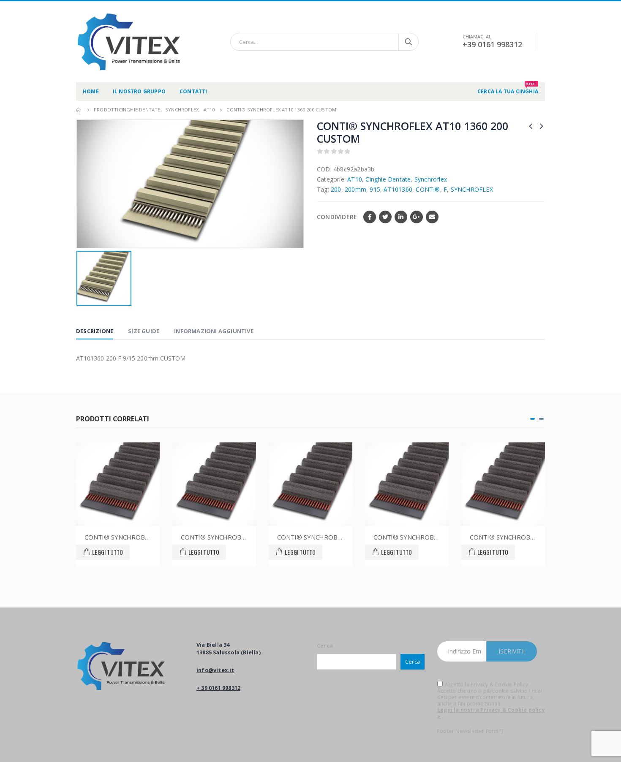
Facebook (369, 217)
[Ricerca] (408, 41)
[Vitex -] (129, 42)
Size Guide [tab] (143, 331)
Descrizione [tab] (94, 331)
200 (336, 189)
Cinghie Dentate (388, 179)
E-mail (432, 217)
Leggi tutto (114, 552)
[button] (532, 419)
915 (375, 189)
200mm (355, 189)
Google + (416, 217)
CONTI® (428, 189)
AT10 (354, 179)
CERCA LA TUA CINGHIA (507, 88)
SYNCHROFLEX (472, 189)
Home (91, 91)
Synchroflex (430, 179)
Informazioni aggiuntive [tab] (213, 331)
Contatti (193, 91)
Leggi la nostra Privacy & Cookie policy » (491, 713)
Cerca (325, 645)
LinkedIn (401, 217)
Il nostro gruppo (139, 91)
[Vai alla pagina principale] (79, 109)
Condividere (337, 217)
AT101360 (398, 189)
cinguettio (385, 217)
